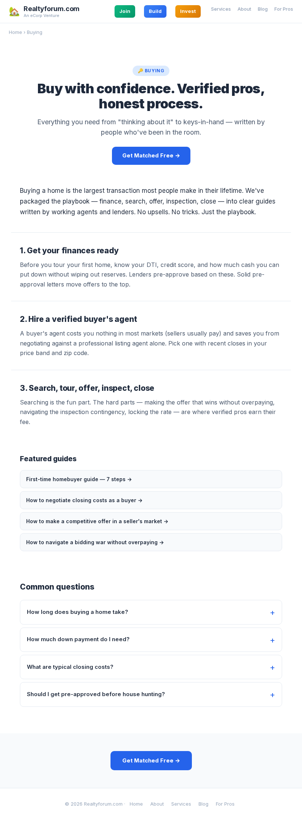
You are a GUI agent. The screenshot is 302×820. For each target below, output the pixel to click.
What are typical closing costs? (70, 666)
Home (15, 32)
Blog (263, 9)
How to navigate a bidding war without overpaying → (95, 542)
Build (155, 11)
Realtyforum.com (52, 9)
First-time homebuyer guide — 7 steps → (79, 479)
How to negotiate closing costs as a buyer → (84, 500)
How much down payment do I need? (78, 639)
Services (221, 9)
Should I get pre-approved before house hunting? (96, 694)
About (244, 9)
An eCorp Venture (41, 15)
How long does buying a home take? (77, 611)
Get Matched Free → (151, 155)
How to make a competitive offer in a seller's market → (97, 521)
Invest (188, 11)
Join (124, 11)
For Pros (283, 9)
